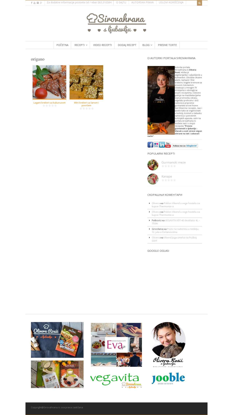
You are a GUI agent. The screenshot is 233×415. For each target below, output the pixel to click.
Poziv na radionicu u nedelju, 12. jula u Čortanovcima (175, 230)
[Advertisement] (158, 278)
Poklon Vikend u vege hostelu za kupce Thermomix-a (176, 205)
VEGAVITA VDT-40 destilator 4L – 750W (176, 222)
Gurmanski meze (173, 162)
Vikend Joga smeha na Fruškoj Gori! (174, 239)
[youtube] (34, 3)
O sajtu (121, 2)
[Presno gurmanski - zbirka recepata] (57, 355)
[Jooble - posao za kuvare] (167, 384)
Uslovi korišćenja (171, 2)
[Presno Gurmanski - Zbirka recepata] (57, 385)
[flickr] (38, 3)
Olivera (156, 203)
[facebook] (31, 3)
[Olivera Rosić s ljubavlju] (167, 366)
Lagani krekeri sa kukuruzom (49, 102)
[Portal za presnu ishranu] (116, 32)
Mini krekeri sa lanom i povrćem (86, 104)
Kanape (166, 176)
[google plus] (41, 3)
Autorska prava (142, 2)
